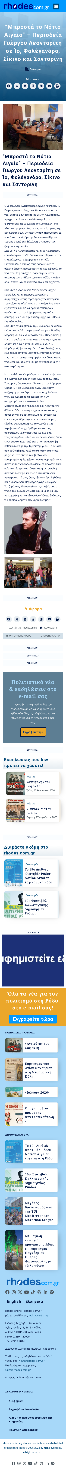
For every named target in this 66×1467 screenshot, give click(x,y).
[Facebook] (7, 1292)
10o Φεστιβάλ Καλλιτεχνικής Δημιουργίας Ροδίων (36, 907)
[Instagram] (14, 1292)
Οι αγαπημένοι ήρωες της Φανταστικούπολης (39, 1114)
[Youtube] (26, 1292)
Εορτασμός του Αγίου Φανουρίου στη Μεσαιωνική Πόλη (38, 1070)
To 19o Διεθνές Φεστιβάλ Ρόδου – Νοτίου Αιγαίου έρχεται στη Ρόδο (39, 875)
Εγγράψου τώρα (33, 732)
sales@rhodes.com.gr (18, 1369)
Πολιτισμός (32, 864)
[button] (56, 6)
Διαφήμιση (16, 1401)
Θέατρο (31, 776)
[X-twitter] (20, 1292)
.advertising (52, 1447)
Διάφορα (35, 69)
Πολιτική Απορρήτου (23, 1429)
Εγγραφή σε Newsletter (24, 1409)
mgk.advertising (38, 1315)
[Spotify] (52, 1292)
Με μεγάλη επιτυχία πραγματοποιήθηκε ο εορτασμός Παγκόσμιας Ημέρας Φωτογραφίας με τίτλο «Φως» (39, 1251)
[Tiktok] (33, 1292)
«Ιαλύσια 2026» (37, 1092)
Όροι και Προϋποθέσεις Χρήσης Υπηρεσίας (30, 1419)
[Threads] (39, 1292)
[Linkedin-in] (45, 1292)
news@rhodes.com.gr (32, 1360)
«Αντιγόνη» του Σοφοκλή (38, 784)
